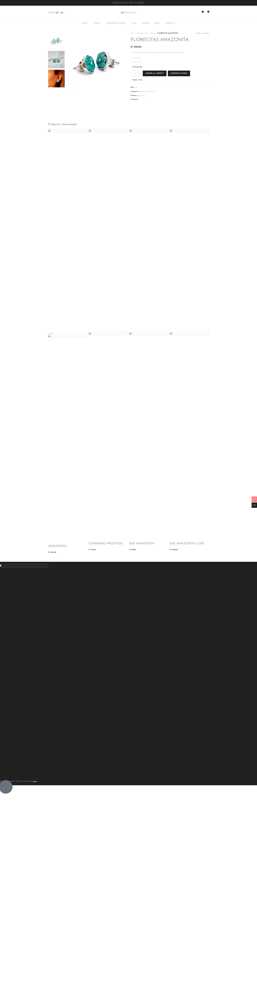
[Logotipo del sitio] (128, 12)
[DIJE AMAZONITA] (149, 230)
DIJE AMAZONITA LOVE (187, 543)
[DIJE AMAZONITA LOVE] (189, 230)
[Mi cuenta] (196, 12)
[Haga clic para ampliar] (71, 87)
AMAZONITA (57, 546)
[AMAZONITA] (67, 230)
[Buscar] (191, 12)
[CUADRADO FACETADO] (108, 230)
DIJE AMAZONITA (142, 543)
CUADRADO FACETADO (106, 543)
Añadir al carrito (154, 73)
